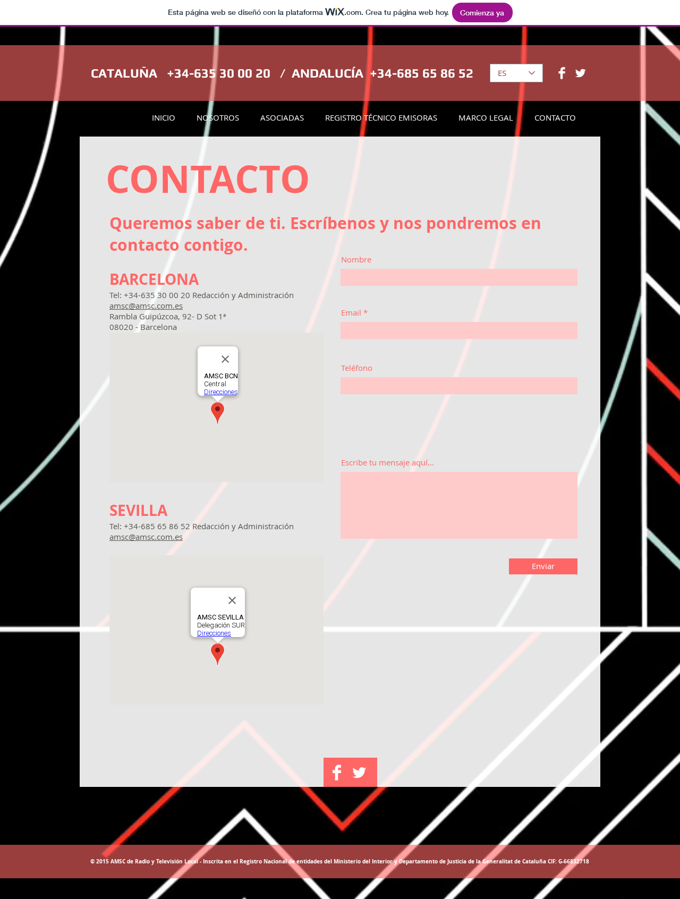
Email (351, 313)
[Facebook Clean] (562, 73)
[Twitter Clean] (580, 73)
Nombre (356, 260)
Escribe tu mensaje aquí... (387, 463)
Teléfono (356, 368)
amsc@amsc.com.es (146, 305)
